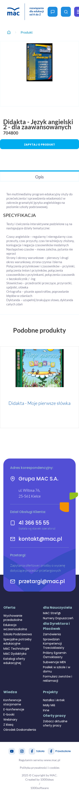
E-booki (8, 714)
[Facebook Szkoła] (32, 751)
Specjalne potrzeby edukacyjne (17, 641)
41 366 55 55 (34, 522)
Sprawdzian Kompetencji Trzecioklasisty (53, 643)
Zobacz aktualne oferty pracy (55, 723)
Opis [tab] (39, 176)
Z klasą (8, 725)
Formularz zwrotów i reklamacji (57, 678)
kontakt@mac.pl (40, 539)
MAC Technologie (16, 648)
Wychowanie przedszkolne (12, 618)
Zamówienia (52, 634)
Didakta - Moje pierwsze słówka (39, 403)
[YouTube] (11, 751)
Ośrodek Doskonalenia (19, 730)
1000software (39, 788)
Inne (46, 710)
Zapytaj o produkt (39, 145)
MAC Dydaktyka (14, 654)
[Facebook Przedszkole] (51, 751)
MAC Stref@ (52, 613)
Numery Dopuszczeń (58, 618)
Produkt (27, 32)
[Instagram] (22, 751)
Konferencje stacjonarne (12, 702)
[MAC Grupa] (25, 11)
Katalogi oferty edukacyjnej (14, 661)
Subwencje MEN (54, 662)
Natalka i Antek (54, 700)
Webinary (10, 719)
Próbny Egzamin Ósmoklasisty (54, 655)
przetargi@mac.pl (42, 581)
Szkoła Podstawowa (17, 634)
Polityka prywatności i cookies (39, 767)
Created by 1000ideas (39, 779)
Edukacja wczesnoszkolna (15, 627)
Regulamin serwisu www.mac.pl (39, 760)
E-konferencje (13, 709)
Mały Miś (49, 705)
